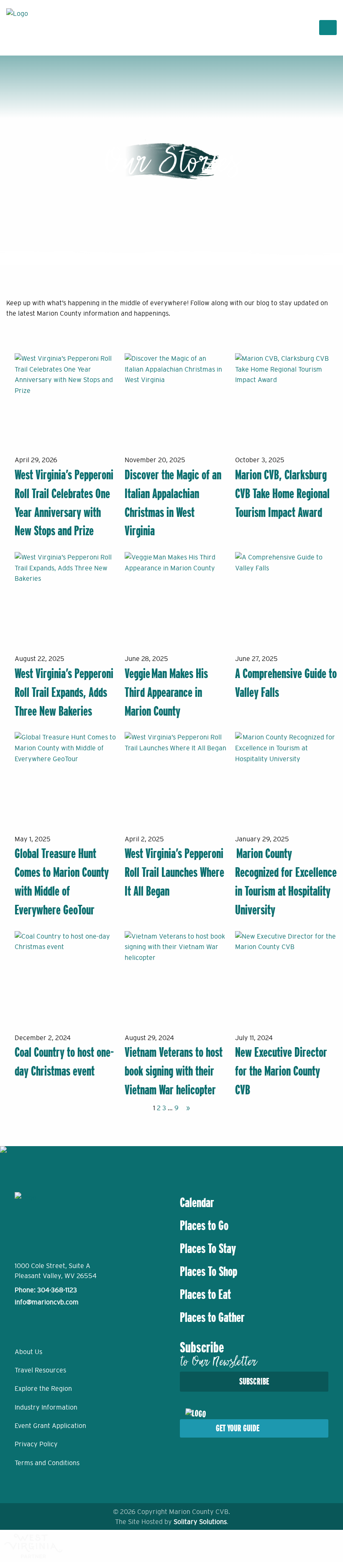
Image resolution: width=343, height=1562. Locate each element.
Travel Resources (40, 1370)
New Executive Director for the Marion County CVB (281, 1071)
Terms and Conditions (47, 1462)
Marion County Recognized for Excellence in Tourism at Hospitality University (286, 881)
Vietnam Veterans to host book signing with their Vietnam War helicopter (174, 1071)
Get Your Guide (237, 1428)
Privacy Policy (36, 1444)
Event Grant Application (50, 1425)
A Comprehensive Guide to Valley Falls (286, 683)
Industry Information (46, 1407)
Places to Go (204, 1225)
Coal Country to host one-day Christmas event (64, 1061)
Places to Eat (205, 1294)
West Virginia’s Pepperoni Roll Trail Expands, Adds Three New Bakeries (64, 692)
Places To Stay (208, 1248)
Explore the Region (43, 1388)
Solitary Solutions (200, 1521)
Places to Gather (212, 1317)
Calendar (197, 1202)
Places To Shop (208, 1271)
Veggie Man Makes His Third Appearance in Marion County (166, 692)
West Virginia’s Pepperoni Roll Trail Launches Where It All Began (174, 872)
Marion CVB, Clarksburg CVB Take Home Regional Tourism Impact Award (282, 493)
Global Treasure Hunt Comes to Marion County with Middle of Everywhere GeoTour (62, 881)
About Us (28, 1351)
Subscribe (254, 1381)
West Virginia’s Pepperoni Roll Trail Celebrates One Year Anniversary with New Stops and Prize (64, 502)
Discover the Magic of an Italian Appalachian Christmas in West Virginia (173, 502)
